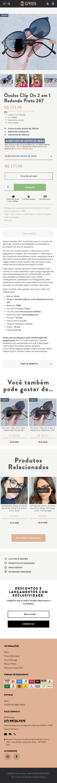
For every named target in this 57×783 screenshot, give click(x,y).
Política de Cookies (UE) (13, 668)
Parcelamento (29, 363)
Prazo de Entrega (10, 660)
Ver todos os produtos (28, 538)
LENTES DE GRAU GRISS (14, 704)
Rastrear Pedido (10, 664)
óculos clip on (29, 214)
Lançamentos (21, 208)
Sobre (6, 652)
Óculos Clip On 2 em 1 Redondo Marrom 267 (43, 429)
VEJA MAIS (14, 442)
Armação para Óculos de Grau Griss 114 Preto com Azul (14, 508)
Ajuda (6, 701)
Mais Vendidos (35, 208)
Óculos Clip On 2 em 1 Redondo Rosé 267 (14, 429)
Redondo (16, 211)
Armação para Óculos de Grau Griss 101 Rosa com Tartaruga (42, 508)
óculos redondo (11, 217)
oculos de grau (43, 214)
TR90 (23, 211)
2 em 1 (12, 214)
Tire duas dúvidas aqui (23, 149)
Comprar (30, 187)
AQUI (12, 292)
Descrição (29, 233)
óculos (19, 214)
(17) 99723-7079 (14, 721)
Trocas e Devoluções (11, 656)
